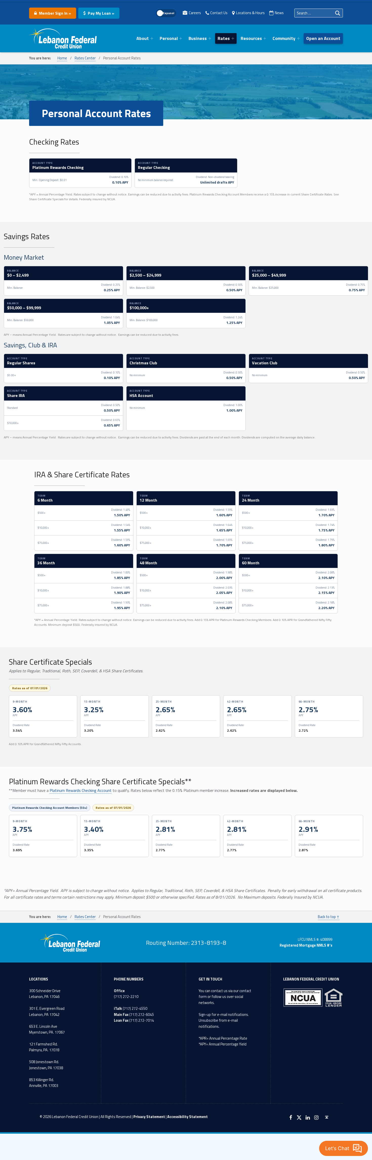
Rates (224, 38)
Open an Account (323, 38)
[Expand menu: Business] (210, 38)
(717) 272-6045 (141, 1014)
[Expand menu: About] (152, 38)
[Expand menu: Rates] (233, 38)
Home (62, 58)
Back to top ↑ (328, 917)
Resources (251, 38)
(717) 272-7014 (141, 1020)
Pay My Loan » (100, 13)
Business (198, 38)
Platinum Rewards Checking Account (81, 790)
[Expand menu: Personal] (180, 38)
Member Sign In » (54, 13)
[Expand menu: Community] (298, 38)
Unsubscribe (208, 1020)
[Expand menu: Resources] (264, 38)
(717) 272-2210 (126, 996)
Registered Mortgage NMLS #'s (306, 945)
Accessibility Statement (187, 1117)
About (142, 38)
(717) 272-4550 (135, 1008)
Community (284, 38)
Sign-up (205, 1014)
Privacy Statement (149, 1117)
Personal (169, 38)
